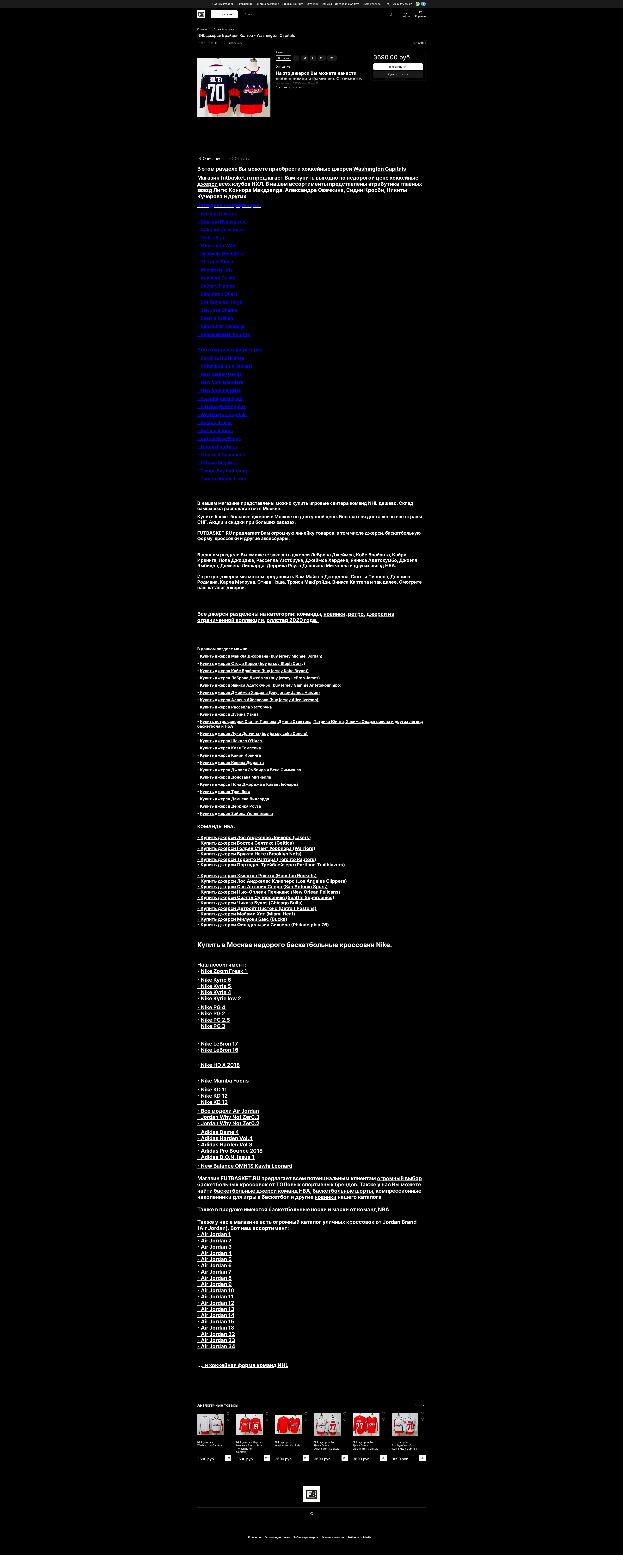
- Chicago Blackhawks (222, 221)
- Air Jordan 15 (215, 1321)
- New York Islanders (220, 382)
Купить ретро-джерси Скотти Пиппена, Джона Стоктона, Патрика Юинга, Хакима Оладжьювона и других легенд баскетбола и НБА (310, 724)
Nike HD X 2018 (220, 1065)
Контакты (254, 1537)
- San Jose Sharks (217, 310)
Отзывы (327, 4)
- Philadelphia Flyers (220, 398)
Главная (202, 29)
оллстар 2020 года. (293, 620)
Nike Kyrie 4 (215, 992)
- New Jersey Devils (219, 374)
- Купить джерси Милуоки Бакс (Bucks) (242, 919)
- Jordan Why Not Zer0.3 (228, 1117)
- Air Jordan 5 (214, 1259)
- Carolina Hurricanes (220, 358)
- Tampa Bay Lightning (222, 470)
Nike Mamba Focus (224, 1080)
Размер (280, 52)
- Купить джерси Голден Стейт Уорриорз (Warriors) (256, 848)
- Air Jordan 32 (216, 1334)
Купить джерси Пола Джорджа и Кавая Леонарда (249, 784)
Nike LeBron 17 (219, 1044)
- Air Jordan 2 (214, 1240)
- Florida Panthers (217, 446)
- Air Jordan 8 (214, 1278)
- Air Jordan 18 (215, 1328)
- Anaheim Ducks (216, 278)
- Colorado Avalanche (221, 229)
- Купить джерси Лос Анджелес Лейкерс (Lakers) (254, 837)
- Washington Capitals (222, 414)
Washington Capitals (379, 169)
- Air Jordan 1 (214, 1234)
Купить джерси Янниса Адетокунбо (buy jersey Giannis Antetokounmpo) (271, 685)
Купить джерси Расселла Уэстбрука (236, 707)
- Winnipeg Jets (215, 270)
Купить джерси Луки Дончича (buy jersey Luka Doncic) (254, 733)
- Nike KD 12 (212, 1096)
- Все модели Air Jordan (228, 1111)
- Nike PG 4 (211, 1007)
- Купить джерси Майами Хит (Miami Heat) (246, 914)
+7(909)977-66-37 (401, 3)
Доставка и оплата (347, 4)
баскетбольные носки (298, 1209)
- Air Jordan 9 (214, 1284)
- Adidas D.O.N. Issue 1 (226, 1157)
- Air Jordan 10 (215, 1290)
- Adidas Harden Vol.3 (224, 1144)
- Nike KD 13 (212, 1102)
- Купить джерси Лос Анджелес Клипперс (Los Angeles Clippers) (272, 881)
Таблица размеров (267, 4)
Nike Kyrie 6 (216, 980)
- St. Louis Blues (215, 262)
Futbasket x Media (359, 1537)
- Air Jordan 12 (215, 1303)
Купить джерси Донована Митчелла (235, 777)
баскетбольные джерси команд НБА (262, 1191)
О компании (244, 4)
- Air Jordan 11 (215, 1296)
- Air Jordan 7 (214, 1272)
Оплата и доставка (277, 1537)
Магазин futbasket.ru (224, 178)
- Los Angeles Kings (219, 302)
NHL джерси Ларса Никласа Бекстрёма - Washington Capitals (249, 1446)
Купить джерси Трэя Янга (225, 791)
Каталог (227, 14)
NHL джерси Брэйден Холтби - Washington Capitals (404, 1445)
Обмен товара (371, 4)
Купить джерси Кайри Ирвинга (230, 755)
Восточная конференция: (230, 349)
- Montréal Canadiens (221, 454)
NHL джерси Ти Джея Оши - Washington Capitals (326, 1445)
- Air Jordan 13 (215, 1309)
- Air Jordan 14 (215, 1315)
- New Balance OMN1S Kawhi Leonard (244, 1166)
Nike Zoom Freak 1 (224, 971)
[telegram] (311, 1514)
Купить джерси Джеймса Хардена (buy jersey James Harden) (259, 692)
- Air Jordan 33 (216, 1340)
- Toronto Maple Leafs (221, 478)
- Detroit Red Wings (219, 438)
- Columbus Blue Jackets (225, 366)
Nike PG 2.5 (215, 1020)
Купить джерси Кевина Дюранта (232, 762)
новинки (334, 614)
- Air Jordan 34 (216, 1346)
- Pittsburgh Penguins (221, 406)
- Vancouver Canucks (220, 326)
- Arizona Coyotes (217, 213)
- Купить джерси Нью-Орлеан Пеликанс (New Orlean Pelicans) (268, 892)
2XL (332, 58)
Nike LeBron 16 (219, 1050)
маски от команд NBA (360, 1209)
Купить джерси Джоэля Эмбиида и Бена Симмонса (250, 770)
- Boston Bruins (214, 422)
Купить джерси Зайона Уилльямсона (236, 813)
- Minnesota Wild (216, 245)
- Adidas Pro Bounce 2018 (230, 1151)
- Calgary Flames (216, 286)
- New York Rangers (219, 390)
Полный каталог (222, 4)
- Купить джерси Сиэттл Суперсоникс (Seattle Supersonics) (265, 897)
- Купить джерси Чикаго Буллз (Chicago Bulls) (250, 903)
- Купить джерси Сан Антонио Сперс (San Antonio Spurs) (262, 886)
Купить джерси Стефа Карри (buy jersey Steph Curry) (252, 663)
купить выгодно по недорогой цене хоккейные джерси (307, 181)
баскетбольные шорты (343, 1191)
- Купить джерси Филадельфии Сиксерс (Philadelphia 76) (263, 924)
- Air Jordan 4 (214, 1253)
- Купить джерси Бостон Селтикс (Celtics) (245, 843)
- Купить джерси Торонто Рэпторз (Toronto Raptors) (256, 859)
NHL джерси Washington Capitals (209, 1443)
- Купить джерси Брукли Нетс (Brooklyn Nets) (249, 854)
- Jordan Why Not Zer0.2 (228, 1123)
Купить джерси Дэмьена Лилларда (234, 799)
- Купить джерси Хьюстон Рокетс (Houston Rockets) (257, 875)
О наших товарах (333, 1537)
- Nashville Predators (220, 254)
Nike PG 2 (213, 1013)
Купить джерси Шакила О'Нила (231, 740)
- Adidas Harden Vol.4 (225, 1138)
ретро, (356, 614)
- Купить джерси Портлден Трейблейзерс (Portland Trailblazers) (271, 864)
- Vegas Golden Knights (223, 334)
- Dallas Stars (212, 237)
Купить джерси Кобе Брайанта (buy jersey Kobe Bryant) (254, 670)
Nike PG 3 (213, 1026)
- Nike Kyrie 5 (214, 986)
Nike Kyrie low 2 (221, 998)
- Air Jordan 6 (214, 1265)
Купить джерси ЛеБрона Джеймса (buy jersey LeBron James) (260, 678)
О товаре (312, 4)
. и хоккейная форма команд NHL (245, 1365)
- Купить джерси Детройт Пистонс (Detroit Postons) (257, 908)
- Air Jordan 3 (214, 1247)
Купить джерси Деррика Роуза (230, 806)
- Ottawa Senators (217, 462)
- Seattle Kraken (215, 318)
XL (321, 58)
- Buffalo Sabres (215, 430)
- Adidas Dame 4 (218, 1132)
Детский (283, 58)
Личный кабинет (293, 4)
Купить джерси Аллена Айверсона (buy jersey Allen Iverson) (259, 699)
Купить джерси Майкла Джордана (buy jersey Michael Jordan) (261, 656)
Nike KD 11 (214, 1089)
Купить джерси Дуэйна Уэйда (230, 714)
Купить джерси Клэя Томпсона (230, 748)
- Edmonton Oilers (217, 294)
